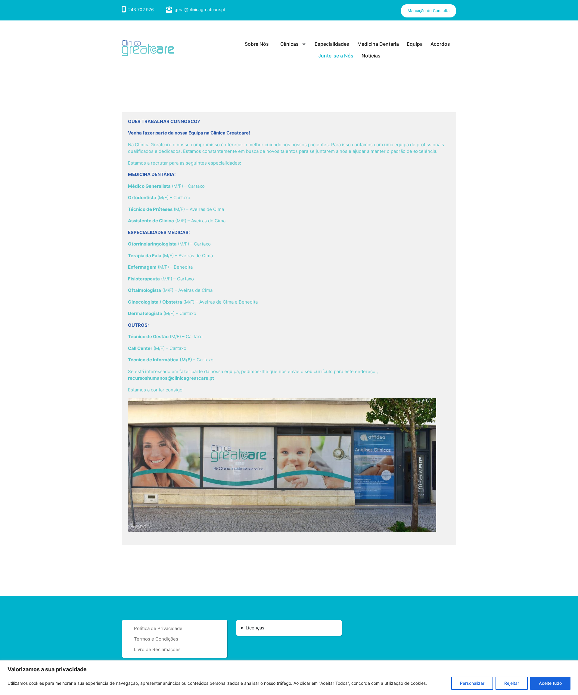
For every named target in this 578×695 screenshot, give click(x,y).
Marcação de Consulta (428, 10)
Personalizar (472, 683)
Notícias (371, 56)
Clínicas (289, 44)
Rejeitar (511, 683)
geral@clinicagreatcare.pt (200, 9)
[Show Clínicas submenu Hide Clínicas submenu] (304, 44)
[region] (289, 677)
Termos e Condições (156, 639)
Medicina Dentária (378, 44)
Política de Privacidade (158, 628)
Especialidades (332, 44)
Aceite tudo (550, 683)
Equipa (415, 44)
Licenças (255, 628)
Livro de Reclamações (157, 649)
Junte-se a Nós (335, 56)
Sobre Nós (257, 44)
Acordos (440, 44)
